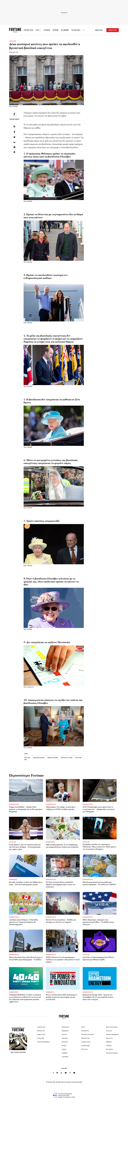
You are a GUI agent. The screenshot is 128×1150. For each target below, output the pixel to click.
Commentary (65, 1056)
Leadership (65, 1053)
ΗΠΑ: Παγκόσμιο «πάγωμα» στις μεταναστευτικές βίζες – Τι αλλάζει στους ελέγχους (98, 922)
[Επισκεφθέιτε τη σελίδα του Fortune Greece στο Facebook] (53, 1073)
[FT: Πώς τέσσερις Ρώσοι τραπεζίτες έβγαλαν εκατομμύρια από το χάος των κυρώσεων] (63, 865)
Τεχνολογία (65, 1038)
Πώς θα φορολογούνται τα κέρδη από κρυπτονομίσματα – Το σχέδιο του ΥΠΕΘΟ (99, 883)
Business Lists (41, 1030)
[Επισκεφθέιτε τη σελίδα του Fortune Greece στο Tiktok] (70, 1073)
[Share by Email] (14, 147)
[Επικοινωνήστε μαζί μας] (74, 1073)
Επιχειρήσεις (65, 1030)
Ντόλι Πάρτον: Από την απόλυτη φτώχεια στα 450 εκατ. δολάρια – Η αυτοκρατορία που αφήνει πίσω (25, 847)
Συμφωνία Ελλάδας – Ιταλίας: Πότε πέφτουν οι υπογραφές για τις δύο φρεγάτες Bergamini (25, 809)
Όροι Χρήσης (109, 1049)
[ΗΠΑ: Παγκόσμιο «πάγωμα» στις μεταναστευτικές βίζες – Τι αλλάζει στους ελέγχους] (100, 903)
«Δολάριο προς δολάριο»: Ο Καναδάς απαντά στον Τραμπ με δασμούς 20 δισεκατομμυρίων (23, 922)
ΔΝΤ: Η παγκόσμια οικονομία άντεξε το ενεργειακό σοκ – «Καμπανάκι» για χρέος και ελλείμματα (98, 809)
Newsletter (109, 1042)
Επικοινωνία (109, 1038)
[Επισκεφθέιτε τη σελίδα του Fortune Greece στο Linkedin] (61, 1073)
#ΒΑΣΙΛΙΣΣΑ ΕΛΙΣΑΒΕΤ (39, 757)
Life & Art (64, 1034)
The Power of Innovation (87, 1034)
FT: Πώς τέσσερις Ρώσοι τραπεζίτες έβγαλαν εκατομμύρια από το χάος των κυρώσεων (61, 884)
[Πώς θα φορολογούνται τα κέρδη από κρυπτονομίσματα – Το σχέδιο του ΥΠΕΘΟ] (100, 865)
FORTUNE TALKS (28, 30)
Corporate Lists (41, 1027)
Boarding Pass (85, 1030)
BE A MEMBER (65, 30)
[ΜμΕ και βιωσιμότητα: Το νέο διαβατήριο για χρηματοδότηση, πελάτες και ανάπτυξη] (63, 828)
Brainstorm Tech (85, 1038)
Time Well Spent (85, 1045)
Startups (64, 1045)
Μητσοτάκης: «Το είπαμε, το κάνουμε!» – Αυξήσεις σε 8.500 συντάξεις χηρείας (61, 808)
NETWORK (55, 30)
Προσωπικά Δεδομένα (112, 1053)
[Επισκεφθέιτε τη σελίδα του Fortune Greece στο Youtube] (66, 1073)
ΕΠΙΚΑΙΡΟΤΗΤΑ (14, 804)
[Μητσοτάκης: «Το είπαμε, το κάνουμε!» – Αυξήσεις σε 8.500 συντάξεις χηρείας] (63, 790)
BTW (81, 1082)
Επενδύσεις (65, 1042)
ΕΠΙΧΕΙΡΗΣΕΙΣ (50, 842)
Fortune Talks (40, 1038)
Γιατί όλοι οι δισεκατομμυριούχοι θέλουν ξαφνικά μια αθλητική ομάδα (98, 958)
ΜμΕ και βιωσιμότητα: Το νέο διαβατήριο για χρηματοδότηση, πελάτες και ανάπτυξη (62, 846)
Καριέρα (64, 1049)
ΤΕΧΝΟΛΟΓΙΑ (50, 992)
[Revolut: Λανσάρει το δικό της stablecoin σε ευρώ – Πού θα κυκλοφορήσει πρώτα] (26, 865)
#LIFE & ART (27, 757)
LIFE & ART (12, 41)
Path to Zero (84, 1049)
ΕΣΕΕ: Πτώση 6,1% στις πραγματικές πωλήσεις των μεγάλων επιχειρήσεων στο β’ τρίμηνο (63, 959)
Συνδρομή (108, 1045)
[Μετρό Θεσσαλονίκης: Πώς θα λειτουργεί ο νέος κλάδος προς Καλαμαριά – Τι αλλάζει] (26, 941)
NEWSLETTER (112, 30)
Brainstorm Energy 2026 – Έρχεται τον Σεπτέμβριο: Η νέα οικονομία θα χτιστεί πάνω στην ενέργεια (98, 997)
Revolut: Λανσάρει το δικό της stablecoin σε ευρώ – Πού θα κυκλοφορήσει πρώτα (26, 883)
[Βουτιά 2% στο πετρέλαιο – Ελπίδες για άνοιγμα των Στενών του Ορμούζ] (63, 903)
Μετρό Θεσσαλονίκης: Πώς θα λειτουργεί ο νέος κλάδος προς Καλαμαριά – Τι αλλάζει (25, 958)
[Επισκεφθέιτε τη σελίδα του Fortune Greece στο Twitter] (57, 1073)
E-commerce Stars (85, 1042)
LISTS (37, 30)
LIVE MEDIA (47, 30)
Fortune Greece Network (43, 1042)
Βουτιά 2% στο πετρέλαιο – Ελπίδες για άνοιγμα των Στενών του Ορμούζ (61, 921)
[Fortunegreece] (15, 32)
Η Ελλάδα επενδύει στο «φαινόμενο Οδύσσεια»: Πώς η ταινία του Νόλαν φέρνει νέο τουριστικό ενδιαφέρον (99, 846)
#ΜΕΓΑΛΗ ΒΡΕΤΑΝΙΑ (53, 757)
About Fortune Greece (111, 1027)
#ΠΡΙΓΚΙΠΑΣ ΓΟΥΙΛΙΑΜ (67, 757)
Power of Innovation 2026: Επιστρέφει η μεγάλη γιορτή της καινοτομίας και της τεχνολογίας (61, 997)
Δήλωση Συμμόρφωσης (112, 1034)
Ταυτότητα (109, 1030)
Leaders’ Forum (41, 1034)
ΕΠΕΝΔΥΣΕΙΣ (13, 879)
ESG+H (83, 1027)
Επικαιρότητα (65, 1027)
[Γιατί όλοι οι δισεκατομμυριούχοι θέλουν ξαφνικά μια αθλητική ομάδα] (100, 941)
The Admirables (75, 30)
